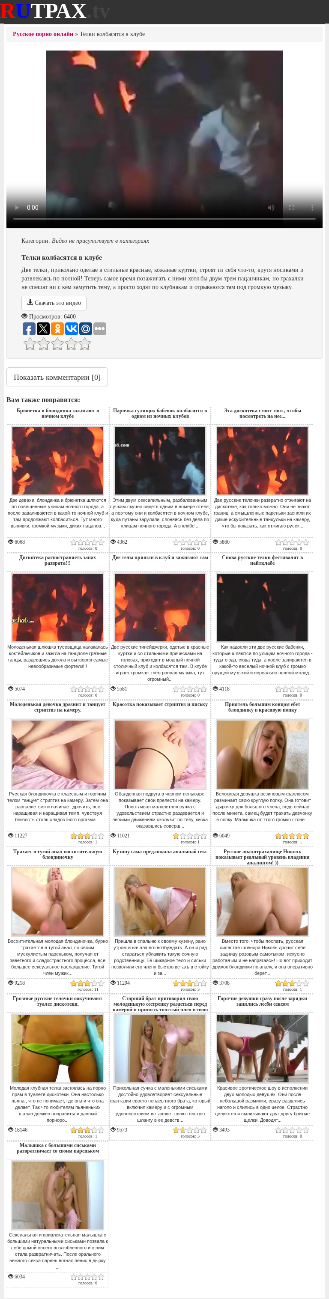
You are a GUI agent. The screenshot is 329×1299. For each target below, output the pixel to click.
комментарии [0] (57, 377)
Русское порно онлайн (43, 34)
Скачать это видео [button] (57, 303)
